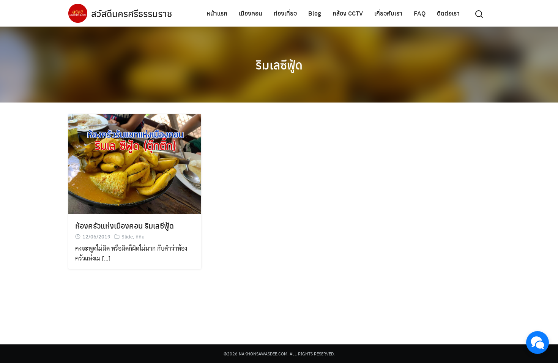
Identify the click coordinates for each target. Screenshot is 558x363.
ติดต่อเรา (448, 13)
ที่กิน (140, 236)
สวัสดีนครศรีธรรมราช (131, 13)
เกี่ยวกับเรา (388, 13)
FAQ (420, 13)
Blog (314, 13)
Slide (127, 236)
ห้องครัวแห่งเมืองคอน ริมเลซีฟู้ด (124, 225)
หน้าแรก (216, 13)
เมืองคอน (250, 13)
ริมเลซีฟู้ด (279, 64)
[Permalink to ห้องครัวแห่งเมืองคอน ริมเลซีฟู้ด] (134, 163)
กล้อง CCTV (348, 13)
